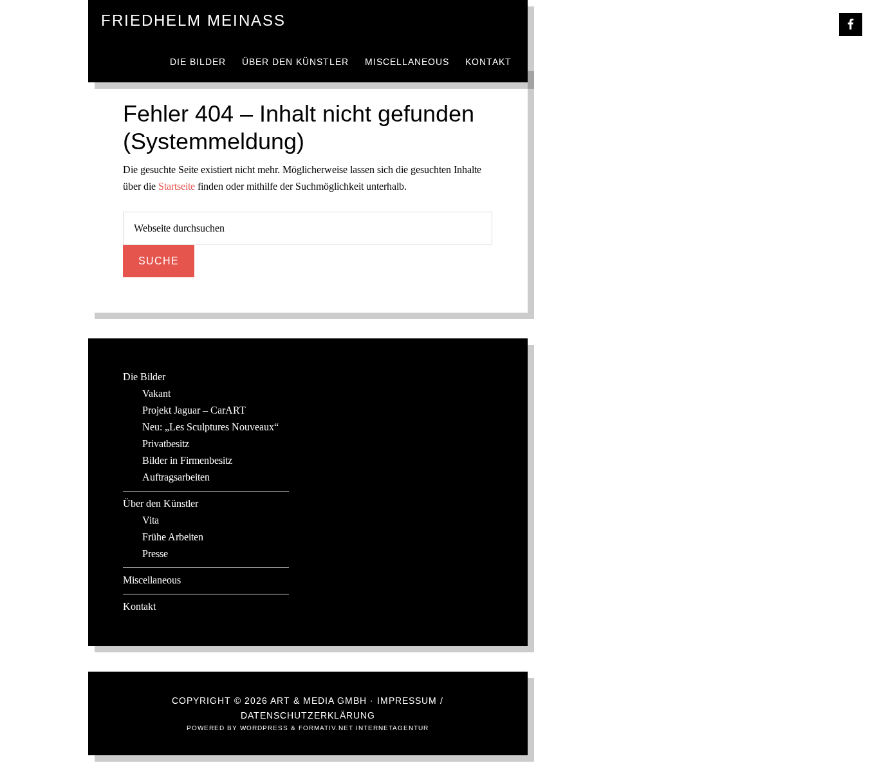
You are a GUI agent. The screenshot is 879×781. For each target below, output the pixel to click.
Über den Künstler (160, 503)
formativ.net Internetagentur (364, 727)
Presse (155, 553)
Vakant (156, 393)
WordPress (264, 727)
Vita (150, 520)
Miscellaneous (152, 579)
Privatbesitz (165, 443)
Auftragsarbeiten (176, 477)
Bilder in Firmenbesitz (187, 460)
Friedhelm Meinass (193, 20)
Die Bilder (144, 376)
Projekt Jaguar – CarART (194, 410)
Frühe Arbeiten (172, 536)
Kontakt (139, 606)
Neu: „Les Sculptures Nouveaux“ (210, 426)
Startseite (176, 186)
